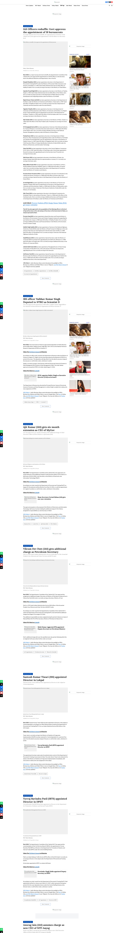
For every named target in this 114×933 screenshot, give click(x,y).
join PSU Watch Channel (32, 396)
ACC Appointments (28, 652)
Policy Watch (55, 5)
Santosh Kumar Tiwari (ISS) (30, 773)
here (60, 394)
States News (77, 5)
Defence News (46, 5)
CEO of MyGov (53, 523)
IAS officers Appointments (40, 270)
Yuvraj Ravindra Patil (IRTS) (30, 900)
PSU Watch (38, 5)
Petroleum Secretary (39, 652)
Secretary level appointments (30, 274)
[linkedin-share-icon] (1, 273)
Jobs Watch (69, 5)
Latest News (36, 523)
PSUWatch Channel (34, 352)
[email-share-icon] (1, 275)
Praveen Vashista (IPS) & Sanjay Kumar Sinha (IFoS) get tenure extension (44, 204)
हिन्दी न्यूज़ (62, 5)
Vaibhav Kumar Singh (29, 402)
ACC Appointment (43, 900)
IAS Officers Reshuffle (53, 270)
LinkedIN (37, 370)
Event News (85, 5)
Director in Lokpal (43, 773)
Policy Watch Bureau (28, 68)
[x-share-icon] (1, 267)
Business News (27, 523)
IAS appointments (28, 270)
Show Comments (45, 278)
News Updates (29, 5)
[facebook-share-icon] (1, 270)
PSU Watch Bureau (28, 338)
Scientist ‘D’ (44, 402)
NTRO (37, 402)
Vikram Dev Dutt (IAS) (51, 652)
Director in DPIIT (53, 900)
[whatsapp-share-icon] (1, 264)
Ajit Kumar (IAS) (44, 523)
